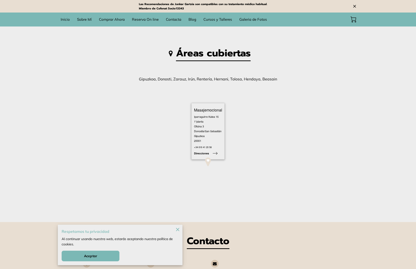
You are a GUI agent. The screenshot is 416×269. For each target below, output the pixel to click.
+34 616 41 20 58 (203, 147)
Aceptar (90, 256)
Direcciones (201, 153)
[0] (353, 19)
